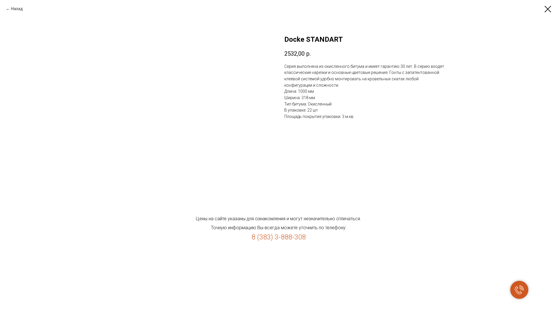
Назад (17, 8)
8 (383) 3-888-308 (279, 237)
